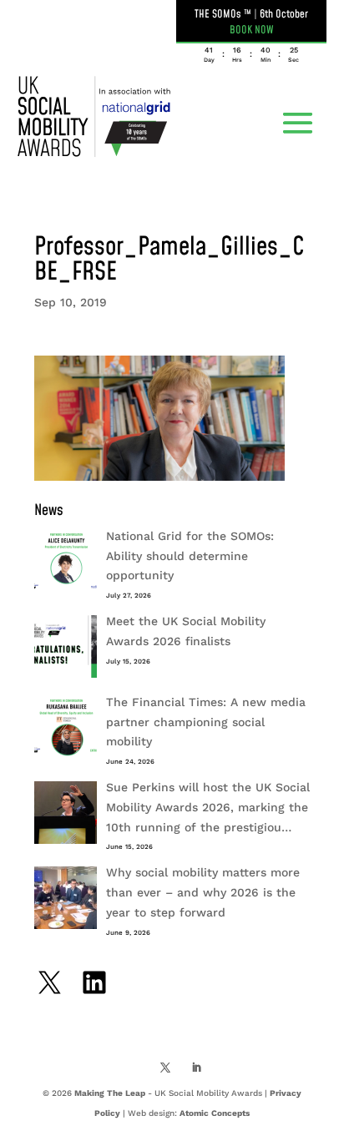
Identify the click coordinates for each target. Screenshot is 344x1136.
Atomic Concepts (215, 1113)
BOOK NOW (252, 30)
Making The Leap (109, 1093)
